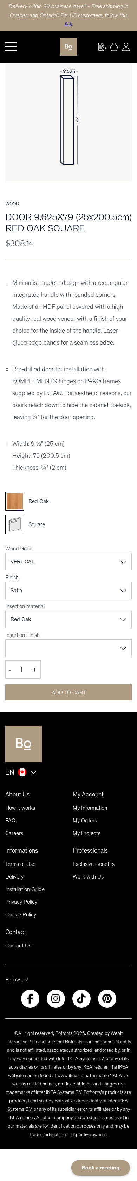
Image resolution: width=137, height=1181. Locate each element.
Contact (15, 932)
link (68, 24)
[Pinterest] (107, 999)
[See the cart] (114, 47)
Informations (21, 850)
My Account (88, 794)
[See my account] (102, 47)
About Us (17, 794)
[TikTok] (81, 999)
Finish (12, 577)
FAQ (10, 820)
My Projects (86, 833)
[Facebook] (30, 999)
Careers (14, 833)
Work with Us (88, 876)
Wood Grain (18, 548)
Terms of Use (20, 864)
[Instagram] (56, 999)
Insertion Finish (22, 635)
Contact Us (18, 945)
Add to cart (69, 692)
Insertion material (25, 606)
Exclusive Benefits (94, 864)
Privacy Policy (21, 902)
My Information (90, 807)
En (9, 772)
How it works (20, 807)
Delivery (14, 876)
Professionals (90, 850)
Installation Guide (25, 889)
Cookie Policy (20, 914)
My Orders (85, 820)
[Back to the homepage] (68, 47)
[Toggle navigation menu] (11, 46)
